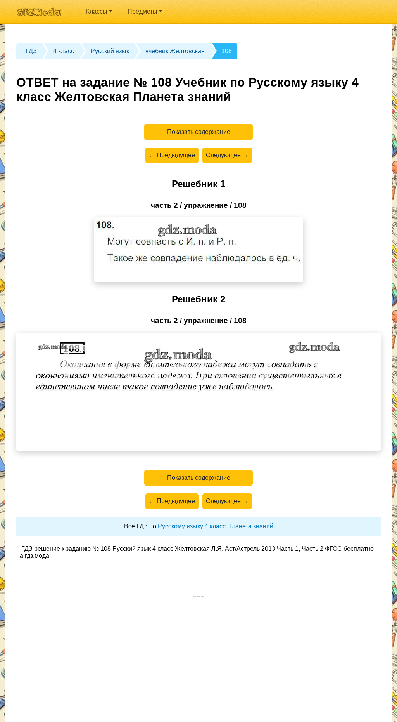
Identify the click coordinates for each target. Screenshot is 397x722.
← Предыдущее (172, 155)
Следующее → (227, 155)
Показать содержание (198, 131)
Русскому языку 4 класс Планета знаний (215, 526)
